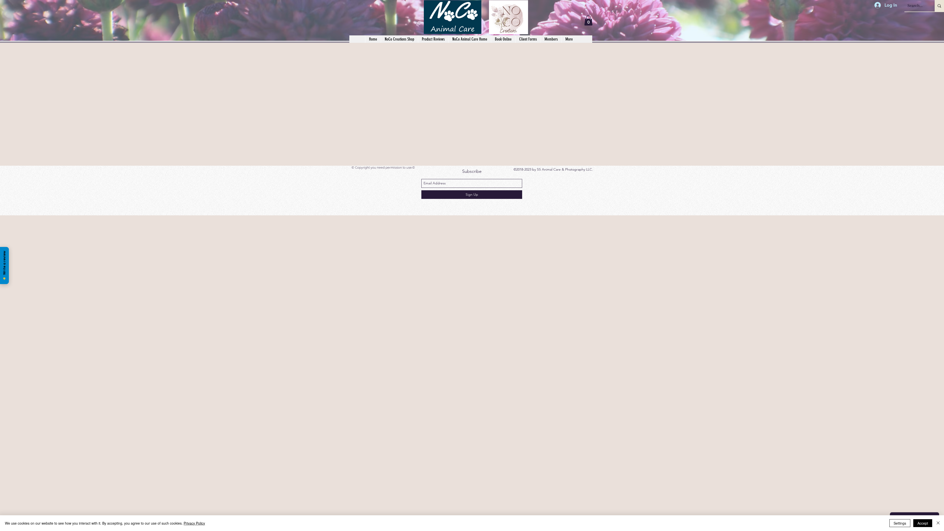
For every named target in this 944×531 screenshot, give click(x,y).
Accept (922, 523)
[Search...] (939, 6)
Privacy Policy (194, 523)
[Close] (938, 523)
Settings (900, 523)
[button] (528, 39)
